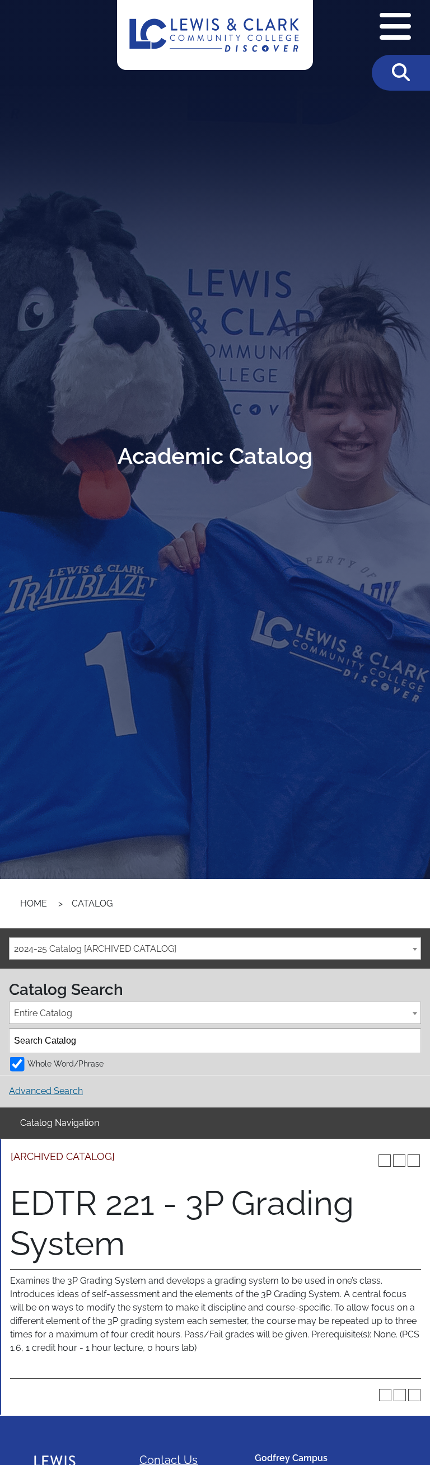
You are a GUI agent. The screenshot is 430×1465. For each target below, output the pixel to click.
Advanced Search (46, 1091)
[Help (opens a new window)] (414, 1160)
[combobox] (215, 948)
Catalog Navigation (59, 1122)
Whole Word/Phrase (65, 1063)
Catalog (92, 903)
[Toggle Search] (401, 73)
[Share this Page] (384, 1160)
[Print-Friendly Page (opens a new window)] (399, 1160)
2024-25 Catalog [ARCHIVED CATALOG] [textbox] (95, 948)
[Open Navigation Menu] (395, 27)
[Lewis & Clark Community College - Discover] (215, 34)
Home (33, 903)
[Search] (409, 1041)
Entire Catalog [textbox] (43, 1013)
